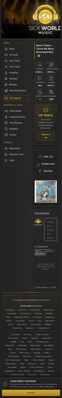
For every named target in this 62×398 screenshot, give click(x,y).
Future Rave (17, 328)
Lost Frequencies (42, 342)
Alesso (23, 367)
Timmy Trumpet (38, 360)
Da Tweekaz (44, 374)
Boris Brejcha (39, 371)
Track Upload (15, 111)
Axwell (49, 367)
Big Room (22, 310)
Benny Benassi (24, 371)
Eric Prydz (28, 334)
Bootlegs (13, 84)
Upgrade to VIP (45, 136)
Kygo (30, 342)
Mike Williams (49, 345)
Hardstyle (49, 313)
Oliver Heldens (36, 349)
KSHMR (14, 342)
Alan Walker (12, 367)
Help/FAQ (13, 129)
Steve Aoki (27, 356)
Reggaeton (49, 317)
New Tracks (14, 61)
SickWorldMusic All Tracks (31, 306)
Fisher (24, 338)
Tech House (20, 321)
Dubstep (48, 324)
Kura (22, 342)
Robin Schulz (25, 353)
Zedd (42, 364)
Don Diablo (16, 334)
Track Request (15, 123)
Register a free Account (16, 148)
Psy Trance (37, 317)
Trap (39, 321)
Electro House (49, 310)
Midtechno (30, 328)
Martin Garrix (35, 345)
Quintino (49, 349)
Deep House (35, 310)
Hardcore (38, 313)
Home (12, 49)
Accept (31, 393)
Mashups (13, 79)
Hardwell (34, 338)
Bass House (10, 310)
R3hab (13, 353)
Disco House (22, 324)
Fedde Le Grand (42, 334)
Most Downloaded (17, 90)
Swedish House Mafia (43, 356)
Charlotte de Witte (17, 374)
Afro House (49, 321)
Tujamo (51, 360)
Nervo (10, 349)
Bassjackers (9, 371)
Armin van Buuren (36, 367)
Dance (10, 324)
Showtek (37, 353)
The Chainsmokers (13, 360)
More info (49, 387)
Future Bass (11, 313)
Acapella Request (17, 117)
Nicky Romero (21, 349)
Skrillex (46, 353)
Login (11, 160)
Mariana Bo (9, 345)
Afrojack (51, 364)
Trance (31, 321)
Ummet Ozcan (10, 364)
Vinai (22, 364)
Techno (9, 321)
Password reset (16, 154)
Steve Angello (13, 356)
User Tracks (14, 67)
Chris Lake (32, 374)
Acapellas (13, 73)
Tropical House (43, 328)
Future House (25, 313)
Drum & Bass (36, 324)
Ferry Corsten (13, 338)
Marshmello (22, 345)
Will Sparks (32, 364)
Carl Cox (51, 371)
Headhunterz (46, 338)
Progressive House (22, 317)
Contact (12, 135)
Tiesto (26, 360)
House (8, 317)
